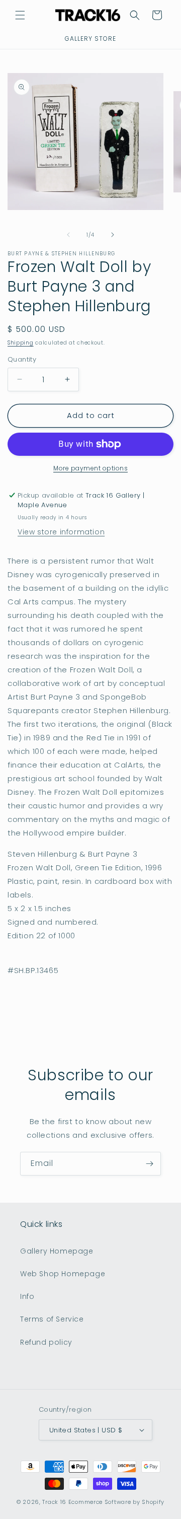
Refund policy (46, 1342)
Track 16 (54, 1502)
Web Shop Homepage (62, 1274)
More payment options (90, 468)
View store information (61, 532)
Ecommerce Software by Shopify (116, 1502)
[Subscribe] (149, 1164)
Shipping (21, 343)
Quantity (22, 359)
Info (27, 1296)
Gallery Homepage (57, 1251)
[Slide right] (113, 235)
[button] (20, 15)
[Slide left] (68, 235)
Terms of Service (52, 1319)
